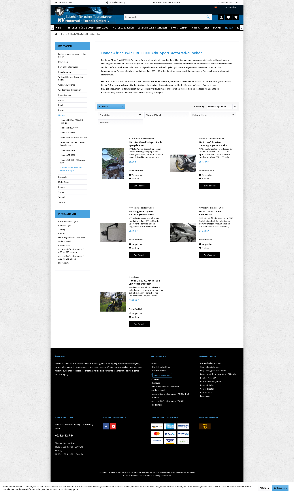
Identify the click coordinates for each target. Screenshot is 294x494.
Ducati (61, 110)
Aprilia (61, 100)
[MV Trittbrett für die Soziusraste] (183, 232)
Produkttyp (105, 115)
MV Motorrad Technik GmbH (141, 138)
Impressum (63, 262)
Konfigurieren (280, 487)
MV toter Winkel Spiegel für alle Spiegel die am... (145, 144)
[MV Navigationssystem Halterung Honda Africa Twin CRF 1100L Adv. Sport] (113, 232)
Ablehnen (264, 487)
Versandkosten (207, 388)
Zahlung (62, 229)
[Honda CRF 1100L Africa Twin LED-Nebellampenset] (113, 302)
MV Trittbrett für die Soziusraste (210, 213)
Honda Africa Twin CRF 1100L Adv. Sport (71, 169)
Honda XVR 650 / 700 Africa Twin (72, 161)
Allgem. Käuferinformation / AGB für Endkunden (70, 257)
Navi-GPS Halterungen (68, 66)
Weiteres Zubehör (66, 84)
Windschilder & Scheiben (69, 89)
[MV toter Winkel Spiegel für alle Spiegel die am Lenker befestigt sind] (113, 163)
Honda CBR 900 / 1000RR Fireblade (71, 121)
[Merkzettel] (228, 17)
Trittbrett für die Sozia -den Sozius (70, 78)
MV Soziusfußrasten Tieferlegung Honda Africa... (214, 144)
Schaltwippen (64, 72)
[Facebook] (106, 426)
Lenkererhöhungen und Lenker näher (72, 55)
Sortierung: (199, 106)
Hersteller (104, 122)
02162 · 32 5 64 (64, 435)
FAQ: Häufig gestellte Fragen (213, 370)
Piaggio (61, 187)
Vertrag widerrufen (162, 375)
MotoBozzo (134, 277)
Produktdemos (159, 370)
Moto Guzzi (63, 182)
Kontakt (62, 233)
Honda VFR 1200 (67, 155)
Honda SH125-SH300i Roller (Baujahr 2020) (72, 144)
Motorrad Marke (199, 115)
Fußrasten (63, 61)
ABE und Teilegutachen (210, 363)
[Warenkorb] (235, 17)
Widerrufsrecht (65, 241)
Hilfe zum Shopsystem (210, 381)
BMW (60, 105)
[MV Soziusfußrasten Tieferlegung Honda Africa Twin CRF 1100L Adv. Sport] (183, 163)
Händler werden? (208, 377)
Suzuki (61, 192)
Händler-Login (64, 225)
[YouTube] (113, 426)
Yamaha (61, 202)
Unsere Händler (207, 385)
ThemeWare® (165, 476)
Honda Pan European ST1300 (73, 137)
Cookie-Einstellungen (68, 221)
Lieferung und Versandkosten (71, 237)
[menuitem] (230, 7)
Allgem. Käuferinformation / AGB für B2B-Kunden (70, 250)
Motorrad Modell (153, 115)
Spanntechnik (64, 95)
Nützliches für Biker (161, 367)
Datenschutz (64, 245)
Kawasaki (62, 177)
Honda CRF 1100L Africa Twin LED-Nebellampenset (144, 282)
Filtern (104, 106)
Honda (61, 115)
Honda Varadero (67, 150)
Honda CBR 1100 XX (69, 127)
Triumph (62, 197)
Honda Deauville (67, 132)
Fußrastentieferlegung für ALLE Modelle (218, 374)
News (154, 363)
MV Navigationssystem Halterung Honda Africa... (142, 213)
